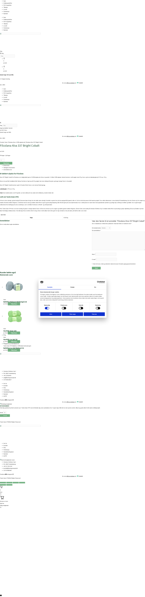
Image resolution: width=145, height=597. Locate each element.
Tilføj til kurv (6, 163)
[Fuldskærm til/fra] (9, 482)
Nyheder (5, 13)
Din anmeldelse (96, 230)
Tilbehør (5, 7)
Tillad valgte (72, 314)
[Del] (16, 482)
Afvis (50, 314)
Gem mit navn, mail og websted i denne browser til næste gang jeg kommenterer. (114, 264)
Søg (1, 51)
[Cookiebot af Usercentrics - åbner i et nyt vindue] (98, 282)
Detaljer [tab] (72, 287)
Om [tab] (95, 287)
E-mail (94, 259)
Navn (93, 254)
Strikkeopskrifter (7, 3)
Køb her (2, 503)
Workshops (6, 11)
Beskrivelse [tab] (6, 165)
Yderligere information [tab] (9, 167)
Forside (2, 142)
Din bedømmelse (96, 228)
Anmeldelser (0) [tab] (7, 169)
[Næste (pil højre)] (9, 485)
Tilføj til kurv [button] (14, 304)
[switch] (64, 308)
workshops (21, 204)
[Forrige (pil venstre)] (3, 485)
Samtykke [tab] (49, 287)
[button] (72, 123)
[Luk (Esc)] (22, 482)
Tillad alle (94, 314)
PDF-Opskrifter (7, 5)
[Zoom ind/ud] (3, 482)
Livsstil (5, 9)
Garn (4, 1)
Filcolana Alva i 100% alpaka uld (16, 142)
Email (1, 412)
